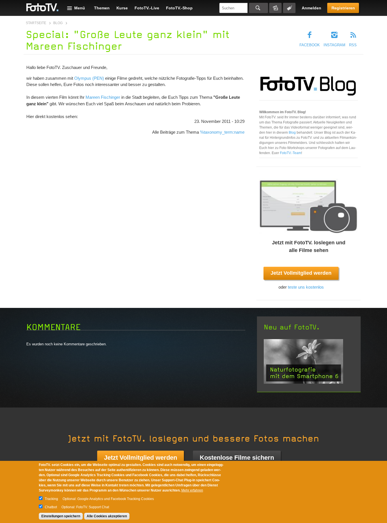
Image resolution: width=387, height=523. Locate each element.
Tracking (51, 499)
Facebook (309, 45)
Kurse (122, 8)
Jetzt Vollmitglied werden (301, 273)
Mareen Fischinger (103, 97)
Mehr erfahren (192, 490)
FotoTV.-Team (290, 153)
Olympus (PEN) (89, 78)
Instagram (334, 45)
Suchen (258, 8)
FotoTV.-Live (147, 8)
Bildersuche (275, 8)
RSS (353, 45)
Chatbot (51, 507)
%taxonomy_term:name (222, 132)
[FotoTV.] (42, 7)
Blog (58, 23)
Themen (102, 8)
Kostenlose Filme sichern (237, 457)
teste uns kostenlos (306, 287)
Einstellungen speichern (60, 516)
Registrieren (343, 8)
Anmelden (311, 8)
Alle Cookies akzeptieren (107, 516)
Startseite (36, 23)
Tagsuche (289, 8)
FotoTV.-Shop (179, 8)
